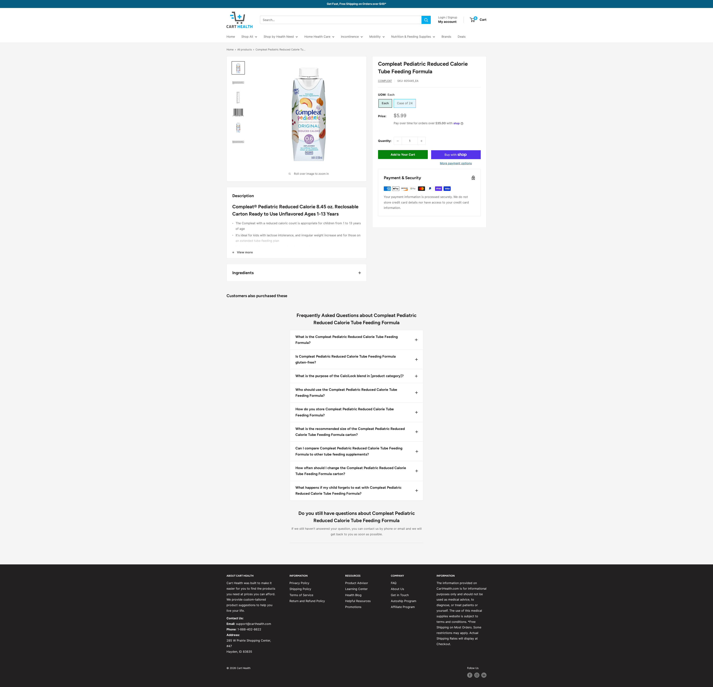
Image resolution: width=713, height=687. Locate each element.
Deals (461, 36)
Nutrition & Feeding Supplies (411, 36)
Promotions (353, 607)
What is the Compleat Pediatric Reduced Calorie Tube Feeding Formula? (346, 340)
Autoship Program (403, 601)
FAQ (393, 583)
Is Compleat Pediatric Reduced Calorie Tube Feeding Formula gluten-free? (345, 359)
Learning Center (356, 589)
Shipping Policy (300, 589)
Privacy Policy (299, 583)
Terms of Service (301, 595)
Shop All (247, 36)
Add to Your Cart (403, 155)
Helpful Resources (358, 601)
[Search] (426, 20)
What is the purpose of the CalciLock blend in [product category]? (349, 376)
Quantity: (384, 141)
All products (244, 49)
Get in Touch (400, 595)
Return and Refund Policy (307, 601)
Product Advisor (356, 583)
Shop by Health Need (279, 36)
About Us (397, 589)
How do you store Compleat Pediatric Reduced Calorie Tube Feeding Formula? (344, 412)
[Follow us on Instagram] (476, 675)
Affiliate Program (403, 607)
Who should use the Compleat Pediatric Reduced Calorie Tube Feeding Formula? (346, 392)
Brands (446, 36)
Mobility (375, 36)
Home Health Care (317, 36)
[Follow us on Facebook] (469, 675)
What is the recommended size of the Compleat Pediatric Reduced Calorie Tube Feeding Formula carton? (350, 432)
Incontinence (350, 36)
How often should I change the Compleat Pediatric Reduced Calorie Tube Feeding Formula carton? (350, 471)
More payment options (456, 163)
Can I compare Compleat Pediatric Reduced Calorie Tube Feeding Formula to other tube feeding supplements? (348, 451)
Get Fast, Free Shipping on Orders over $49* (356, 4)
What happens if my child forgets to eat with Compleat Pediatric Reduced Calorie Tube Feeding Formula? (348, 490)
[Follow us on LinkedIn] (483, 675)
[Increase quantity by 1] (421, 141)
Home (231, 36)
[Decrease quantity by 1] (398, 141)
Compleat (385, 80)
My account (447, 22)
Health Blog (353, 595)
